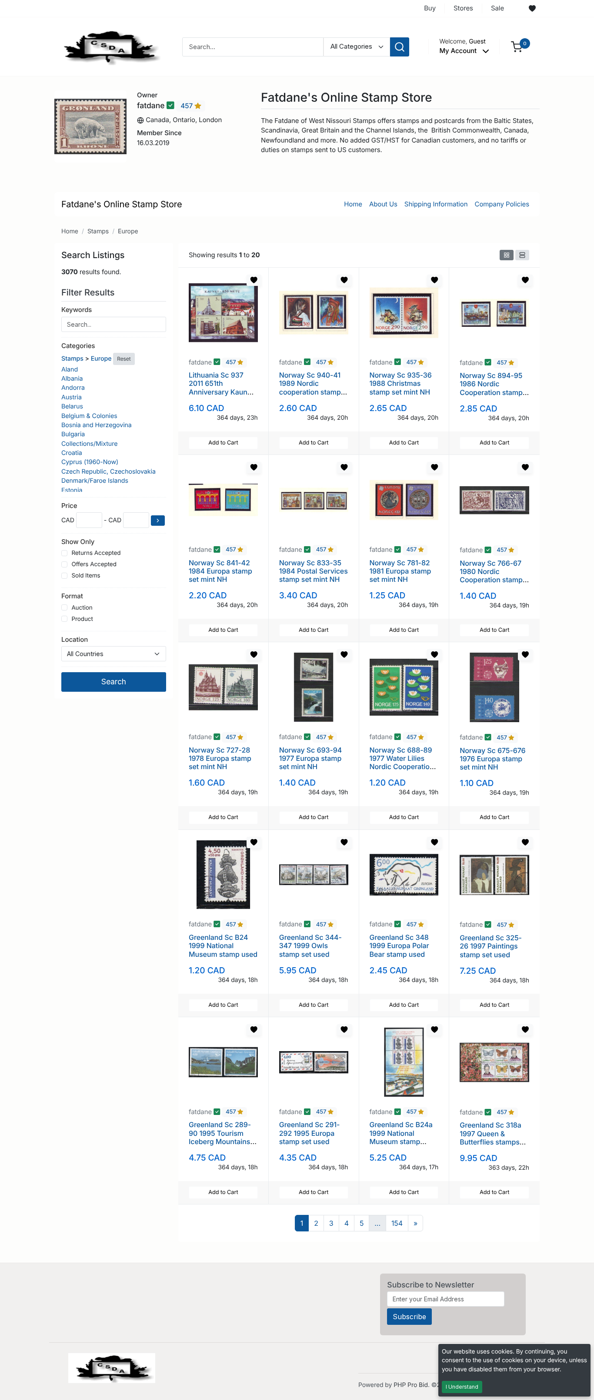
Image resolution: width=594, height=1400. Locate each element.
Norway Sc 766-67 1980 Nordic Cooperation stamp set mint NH (491, 576)
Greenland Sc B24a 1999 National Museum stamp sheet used (401, 1137)
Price (69, 505)
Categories (78, 346)
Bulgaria (73, 434)
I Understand (462, 1386)
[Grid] (507, 255)
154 (397, 1223)
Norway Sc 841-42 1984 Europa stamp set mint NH (220, 571)
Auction (81, 607)
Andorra (73, 387)
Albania (72, 378)
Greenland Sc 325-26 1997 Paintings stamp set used (491, 946)
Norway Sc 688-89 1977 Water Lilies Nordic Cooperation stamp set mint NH (402, 763)
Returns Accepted (95, 553)
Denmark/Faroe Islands (94, 480)
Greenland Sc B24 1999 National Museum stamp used (223, 945)
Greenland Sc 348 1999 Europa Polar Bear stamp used (399, 945)
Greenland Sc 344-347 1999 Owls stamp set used (310, 945)
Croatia (71, 453)
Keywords (76, 309)
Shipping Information (436, 204)
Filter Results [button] (89, 292)
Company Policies (502, 204)
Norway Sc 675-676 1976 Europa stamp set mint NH (492, 758)
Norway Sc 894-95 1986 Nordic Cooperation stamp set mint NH (491, 388)
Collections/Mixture (89, 444)
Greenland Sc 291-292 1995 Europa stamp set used (309, 1132)
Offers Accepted (94, 564)
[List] (522, 255)
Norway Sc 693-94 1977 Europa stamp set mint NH (310, 758)
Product (82, 619)
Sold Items (85, 575)
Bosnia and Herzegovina (96, 425)
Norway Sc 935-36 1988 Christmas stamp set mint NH (401, 383)
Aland (69, 369)
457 (187, 106)
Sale (497, 8)
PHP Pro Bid (411, 1385)
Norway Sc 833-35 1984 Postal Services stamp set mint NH (313, 571)
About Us (383, 204)
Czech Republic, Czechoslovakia (108, 471)
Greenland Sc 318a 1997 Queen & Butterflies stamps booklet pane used (490, 1138)
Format (72, 596)
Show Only (77, 541)
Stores (463, 8)
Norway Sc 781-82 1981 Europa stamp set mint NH (400, 571)
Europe (128, 231)
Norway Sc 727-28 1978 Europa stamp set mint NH (220, 758)
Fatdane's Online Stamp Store (121, 204)
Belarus (72, 406)
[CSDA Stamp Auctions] (108, 46)
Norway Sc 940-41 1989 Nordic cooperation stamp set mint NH (310, 388)
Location (74, 639)
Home (353, 204)
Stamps (98, 231)
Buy (430, 8)
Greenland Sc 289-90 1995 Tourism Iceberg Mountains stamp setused (220, 1137)
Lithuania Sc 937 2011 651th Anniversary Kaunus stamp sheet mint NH (223, 388)
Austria (71, 397)
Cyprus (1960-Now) (89, 462)
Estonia (71, 490)
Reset (123, 358)
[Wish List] (532, 8)
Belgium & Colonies (89, 416)
